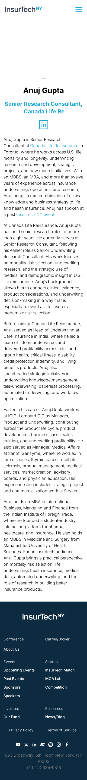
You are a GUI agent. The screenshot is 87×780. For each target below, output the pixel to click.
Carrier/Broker (57, 639)
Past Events (13, 678)
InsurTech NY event (35, 214)
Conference (13, 639)
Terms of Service (62, 730)
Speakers (11, 695)
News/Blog (55, 716)
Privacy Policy (21, 730)
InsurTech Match (60, 670)
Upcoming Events (19, 670)
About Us (11, 649)
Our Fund (11, 716)
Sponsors (12, 687)
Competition (56, 687)
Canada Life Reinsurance (54, 145)
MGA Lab (53, 678)
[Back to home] (23, 9)
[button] (79, 9)
